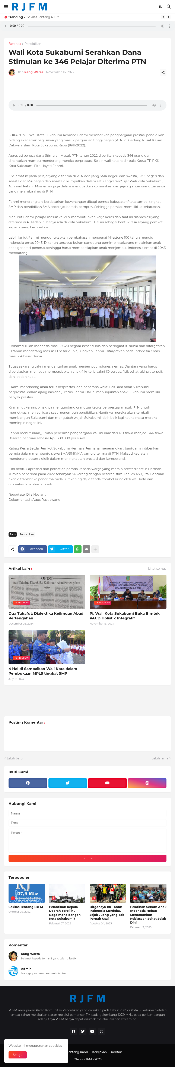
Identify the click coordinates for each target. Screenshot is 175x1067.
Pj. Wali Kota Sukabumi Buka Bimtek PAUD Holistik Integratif (125, 615)
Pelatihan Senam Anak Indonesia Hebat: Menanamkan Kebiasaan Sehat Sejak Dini (148, 914)
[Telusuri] (169, 6)
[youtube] (107, 783)
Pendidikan (33, 44)
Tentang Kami (77, 1052)
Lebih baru (15, 758)
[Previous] (163, 17)
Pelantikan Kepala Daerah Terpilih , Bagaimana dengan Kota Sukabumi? (65, 913)
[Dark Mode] (161, 6)
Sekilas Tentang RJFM (26, 907)
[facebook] (28, 783)
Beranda (15, 44)
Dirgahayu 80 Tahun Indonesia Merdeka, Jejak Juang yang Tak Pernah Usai (107, 913)
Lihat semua (157, 568)
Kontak (116, 1052)
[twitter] (67, 783)
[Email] (86, 549)
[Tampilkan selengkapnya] (95, 549)
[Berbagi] (163, 72)
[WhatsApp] (78, 549)
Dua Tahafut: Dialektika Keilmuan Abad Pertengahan (46, 615)
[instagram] (147, 783)
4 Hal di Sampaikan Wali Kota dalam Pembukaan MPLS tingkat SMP (43, 671)
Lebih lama (160, 758)
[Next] (168, 17)
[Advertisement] (86, 516)
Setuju (17, 1055)
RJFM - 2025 (92, 1059)
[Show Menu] (6, 6)
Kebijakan (99, 1052)
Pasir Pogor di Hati (42, 17)
